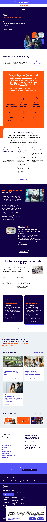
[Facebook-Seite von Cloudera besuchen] (4, 477)
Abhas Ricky (19, 378)
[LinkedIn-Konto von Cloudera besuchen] (10, 477)
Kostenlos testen (15, 470)
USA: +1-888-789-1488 (9, 490)
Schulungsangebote (22, 244)
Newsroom (30, 481)
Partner (23, 9)
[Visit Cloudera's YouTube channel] (13, 477)
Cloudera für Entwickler (23, 501)
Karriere (11, 481)
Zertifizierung (15, 500)
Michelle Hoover (14, 404)
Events (22, 503)
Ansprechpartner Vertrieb (15, 503)
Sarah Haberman (36, 378)
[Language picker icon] (6, 5)
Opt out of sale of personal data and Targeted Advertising (14, 519)
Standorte (5, 505)
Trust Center (23, 505)
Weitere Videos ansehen (37, 413)
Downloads (14, 504)
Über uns (5, 481)
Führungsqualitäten (20, 481)
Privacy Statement (37, 515)
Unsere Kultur (6, 502)
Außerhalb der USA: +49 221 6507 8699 (13, 492)
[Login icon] (3, 5)
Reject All (32, 518)
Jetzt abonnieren (29, 441)
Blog (22, 499)
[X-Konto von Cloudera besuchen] (7, 477)
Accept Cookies (41, 518)
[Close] (44, 507)
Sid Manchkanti (14, 378)
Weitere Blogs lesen (38, 352)
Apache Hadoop (5, 517)
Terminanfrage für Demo (29, 470)
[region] (26, 513)
